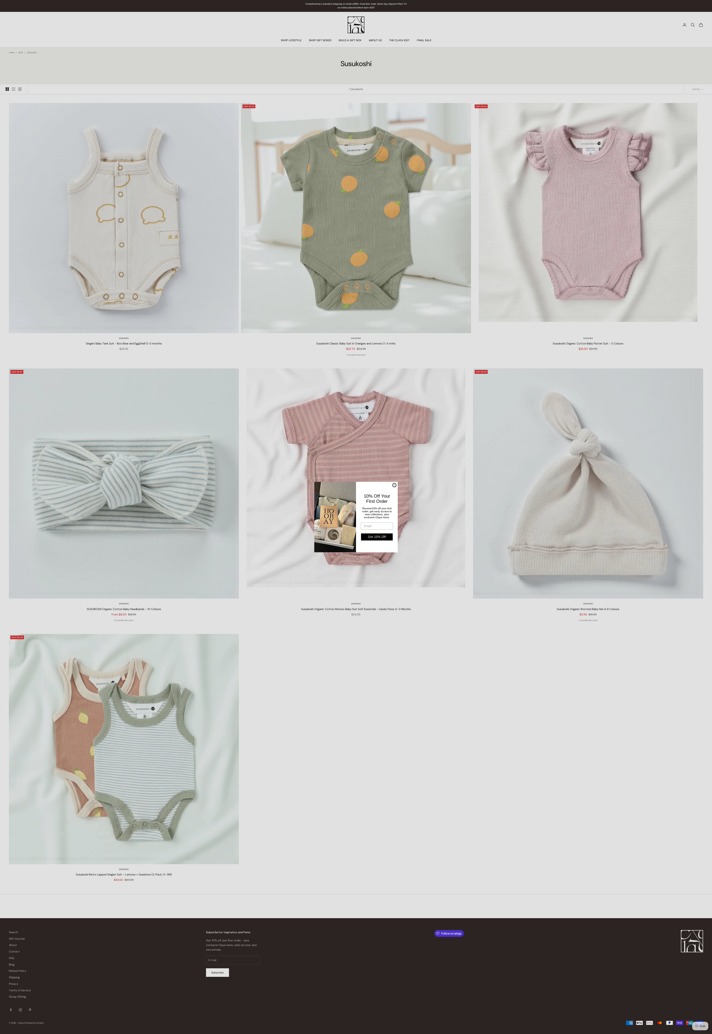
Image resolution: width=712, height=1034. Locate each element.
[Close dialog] (394, 485)
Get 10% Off (377, 536)
